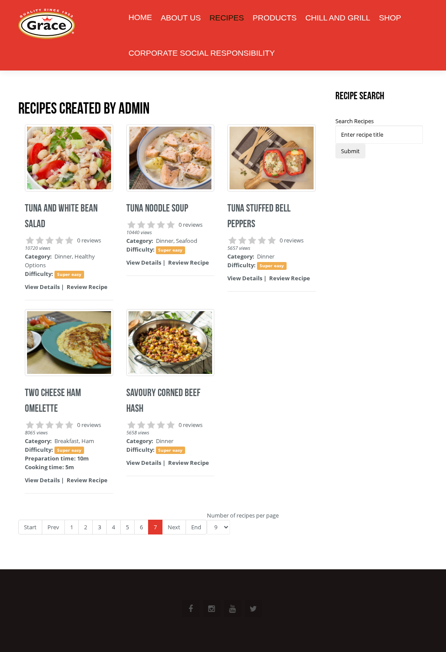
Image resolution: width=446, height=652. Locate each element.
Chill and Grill (337, 17)
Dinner (63, 256)
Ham (87, 441)
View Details (42, 287)
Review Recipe (87, 287)
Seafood (186, 241)
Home (140, 17)
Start (30, 527)
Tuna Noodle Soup (157, 208)
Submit (350, 151)
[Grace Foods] (46, 25)
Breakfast (66, 441)
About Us (181, 17)
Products (275, 17)
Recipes (226, 17)
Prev (53, 527)
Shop (390, 17)
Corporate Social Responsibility (201, 53)
